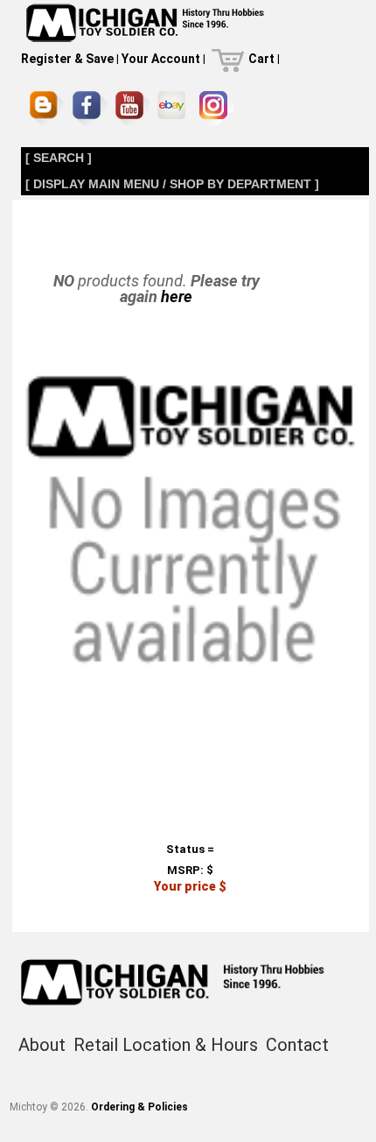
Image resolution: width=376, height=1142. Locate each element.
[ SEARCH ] (58, 158)
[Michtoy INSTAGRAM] (216, 108)
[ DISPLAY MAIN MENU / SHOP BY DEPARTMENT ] (172, 184)
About (42, 1044)
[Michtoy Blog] (47, 108)
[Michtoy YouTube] (132, 108)
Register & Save (67, 59)
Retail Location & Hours (165, 1044)
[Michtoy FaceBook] (90, 108)
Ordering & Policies (139, 1107)
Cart (261, 59)
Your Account (161, 59)
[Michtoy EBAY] (174, 108)
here (176, 296)
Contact (297, 1044)
